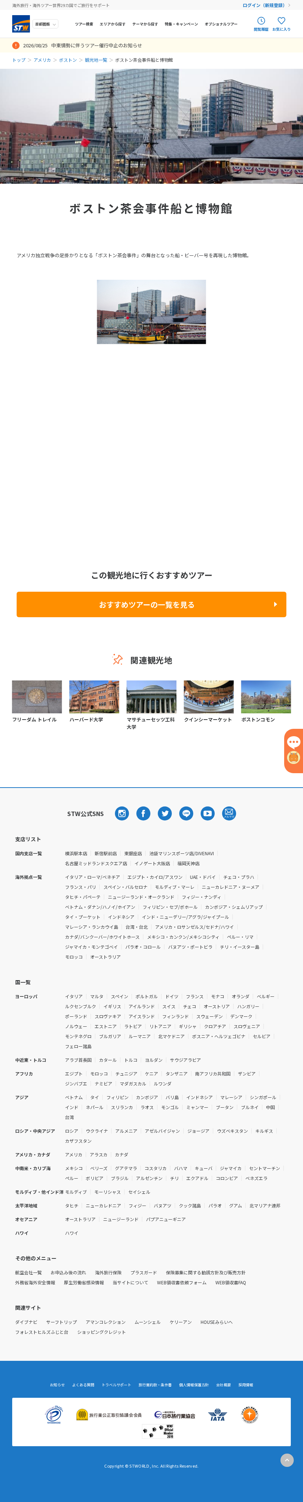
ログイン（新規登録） (265, 5)
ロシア (71, 1131)
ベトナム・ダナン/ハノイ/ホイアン (100, 907)
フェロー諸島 (78, 1046)
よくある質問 (83, 1385)
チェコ (189, 1006)
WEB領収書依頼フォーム (182, 1282)
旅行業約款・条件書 (155, 1385)
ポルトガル (147, 996)
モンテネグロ (78, 1036)
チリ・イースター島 (239, 947)
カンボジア (147, 1097)
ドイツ (171, 996)
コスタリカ (155, 1168)
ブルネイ (250, 1107)
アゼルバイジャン (162, 1131)
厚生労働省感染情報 (84, 1282)
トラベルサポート (116, 1385)
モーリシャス (107, 1192)
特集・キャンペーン (181, 24)
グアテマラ (126, 1168)
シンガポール (263, 1097)
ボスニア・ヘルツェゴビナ (218, 1036)
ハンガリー (248, 1006)
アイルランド (142, 1006)
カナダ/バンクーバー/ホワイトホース (102, 937)
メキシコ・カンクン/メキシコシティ (183, 937)
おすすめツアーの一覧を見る (147, 604)
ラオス (147, 1107)
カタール (108, 1060)
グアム (235, 1205)
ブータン (225, 1107)
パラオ (215, 1205)
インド (71, 1107)
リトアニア (160, 1026)
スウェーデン (209, 1016)
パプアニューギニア (166, 1219)
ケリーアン (181, 1322)
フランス (195, 996)
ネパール (94, 1107)
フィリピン (117, 1097)
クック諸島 (190, 1205)
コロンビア (227, 1178)
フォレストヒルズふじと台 (41, 1332)
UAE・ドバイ (203, 877)
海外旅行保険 (108, 1272)
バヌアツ (162, 1205)
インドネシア (121, 917)
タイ (94, 1097)
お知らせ (57, 1385)
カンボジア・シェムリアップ (234, 907)
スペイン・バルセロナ (125, 887)
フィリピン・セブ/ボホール (170, 907)
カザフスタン (78, 1141)
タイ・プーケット (83, 917)
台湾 (69, 1117)
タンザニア (177, 1073)
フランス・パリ (80, 887)
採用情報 (245, 1385)
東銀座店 (133, 853)
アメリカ (42, 60)
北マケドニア (171, 1036)
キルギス (264, 1131)
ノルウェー (76, 1026)
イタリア (74, 996)
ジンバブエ (76, 1083)
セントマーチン (264, 1168)
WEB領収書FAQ (230, 1282)
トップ (18, 60)
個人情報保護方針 (194, 1385)
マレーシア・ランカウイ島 (91, 927)
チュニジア (126, 1073)
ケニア (151, 1073)
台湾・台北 (137, 927)
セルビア (261, 1036)
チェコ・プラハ (238, 877)
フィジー (137, 1205)
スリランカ (122, 1107)
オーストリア (217, 1006)
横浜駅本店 (76, 853)
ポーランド (76, 1016)
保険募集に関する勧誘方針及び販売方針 (206, 1272)
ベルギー (266, 996)
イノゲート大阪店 (152, 863)
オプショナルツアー (221, 24)
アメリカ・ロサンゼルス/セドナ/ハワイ (194, 927)
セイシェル (139, 1192)
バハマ (180, 1168)
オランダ (240, 996)
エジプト (74, 1073)
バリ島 (172, 1097)
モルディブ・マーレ (174, 887)
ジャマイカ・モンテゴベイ (91, 947)
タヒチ (71, 1205)
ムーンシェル (148, 1322)
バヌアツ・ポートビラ (190, 947)
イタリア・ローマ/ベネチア (92, 877)
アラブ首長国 (78, 1060)
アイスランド (142, 1016)
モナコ (217, 996)
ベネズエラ (256, 1178)
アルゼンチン (149, 1178)
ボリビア (94, 1178)
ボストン (68, 60)
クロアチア (215, 1026)
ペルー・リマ (240, 937)
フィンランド (175, 1016)
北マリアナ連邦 (264, 1205)
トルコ (130, 1060)
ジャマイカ (231, 1168)
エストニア (106, 1026)
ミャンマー (197, 1107)
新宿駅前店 (106, 853)
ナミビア (103, 1083)
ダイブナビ (26, 1322)
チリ (174, 1178)
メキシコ (74, 1168)
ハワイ (71, 1233)
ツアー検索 (84, 24)
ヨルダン (154, 1060)
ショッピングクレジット (101, 1332)
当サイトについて (130, 1282)
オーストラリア (105, 957)
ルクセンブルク (80, 1006)
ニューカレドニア (103, 1205)
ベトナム (74, 1097)
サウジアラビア (185, 1060)
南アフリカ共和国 (213, 1073)
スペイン (119, 996)
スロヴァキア (108, 1016)
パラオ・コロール (143, 947)
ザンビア (247, 1073)
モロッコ (74, 957)
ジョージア (198, 1131)
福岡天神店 (188, 863)
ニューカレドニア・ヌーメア (230, 887)
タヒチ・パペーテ (83, 897)
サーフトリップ (61, 1322)
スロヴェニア (247, 1026)
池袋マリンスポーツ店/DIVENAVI (181, 853)
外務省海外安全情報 (35, 1282)
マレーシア (231, 1097)
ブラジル (120, 1178)
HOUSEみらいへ (217, 1322)
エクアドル (197, 1178)
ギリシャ (188, 1026)
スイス (169, 1006)
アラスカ (99, 1154)
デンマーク (241, 1016)
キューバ (203, 1168)
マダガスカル (133, 1083)
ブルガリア (110, 1036)
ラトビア (133, 1026)
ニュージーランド (121, 1219)
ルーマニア (140, 1036)
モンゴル (170, 1107)
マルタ (96, 996)
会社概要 (223, 1385)
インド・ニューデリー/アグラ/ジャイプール (185, 917)
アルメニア (126, 1131)
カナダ (121, 1154)
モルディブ (76, 1192)
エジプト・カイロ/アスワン (155, 877)
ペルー (71, 1178)
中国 (270, 1107)
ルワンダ (162, 1083)
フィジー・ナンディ (201, 897)
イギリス (112, 1006)
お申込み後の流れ (68, 1272)
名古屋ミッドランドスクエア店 (96, 863)
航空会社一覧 (28, 1272)
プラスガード (143, 1272)
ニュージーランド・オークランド (141, 897)
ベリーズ (99, 1168)
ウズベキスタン (232, 1131)
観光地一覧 (96, 60)
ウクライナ (97, 1131)
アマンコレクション (106, 1322)
